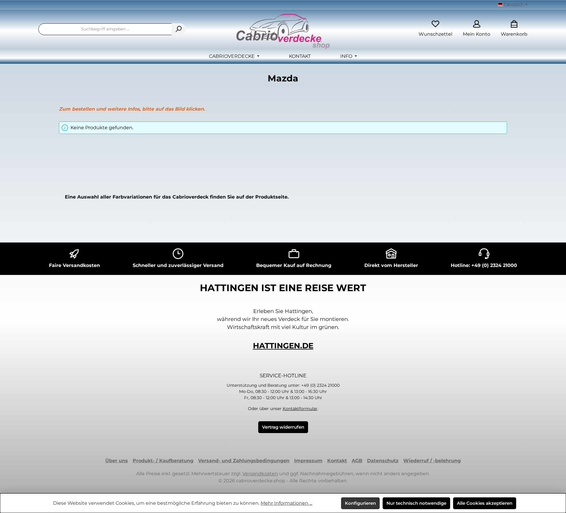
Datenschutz (383, 460)
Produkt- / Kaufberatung (163, 460)
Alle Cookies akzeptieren (484, 503)
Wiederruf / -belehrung (432, 460)
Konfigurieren (360, 503)
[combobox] (105, 29)
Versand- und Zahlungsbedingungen (243, 460)
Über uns (116, 460)
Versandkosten (260, 473)
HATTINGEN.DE (283, 345)
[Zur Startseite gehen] (283, 31)
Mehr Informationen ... (286, 503)
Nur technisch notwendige (416, 503)
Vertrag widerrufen (283, 427)
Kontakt (337, 460)
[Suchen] (179, 29)
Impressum (308, 460)
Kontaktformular (300, 408)
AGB (357, 460)
